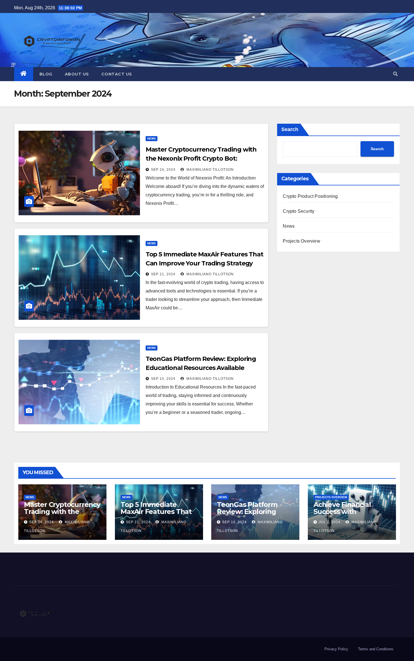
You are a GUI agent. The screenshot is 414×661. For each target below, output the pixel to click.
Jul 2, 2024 (329, 522)
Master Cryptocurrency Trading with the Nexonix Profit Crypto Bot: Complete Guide (201, 158)
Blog (45, 74)
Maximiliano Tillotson (209, 170)
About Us (77, 74)
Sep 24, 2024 (163, 170)
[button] (395, 74)
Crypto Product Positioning (310, 196)
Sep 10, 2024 (163, 379)
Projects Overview (301, 241)
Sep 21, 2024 (163, 274)
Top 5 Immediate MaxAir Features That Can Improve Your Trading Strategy (156, 515)
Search (289, 129)
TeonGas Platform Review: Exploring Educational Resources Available (255, 515)
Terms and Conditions (375, 649)
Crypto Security (298, 211)
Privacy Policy (336, 649)
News (151, 138)
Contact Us (116, 74)
